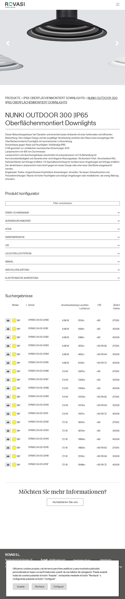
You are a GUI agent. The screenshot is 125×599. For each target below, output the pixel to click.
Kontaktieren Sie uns (65, 502)
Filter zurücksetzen (62, 203)
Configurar (58, 586)
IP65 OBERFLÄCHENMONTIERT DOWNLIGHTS (54, 98)
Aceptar (21, 586)
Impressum (105, 560)
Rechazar (39, 586)
